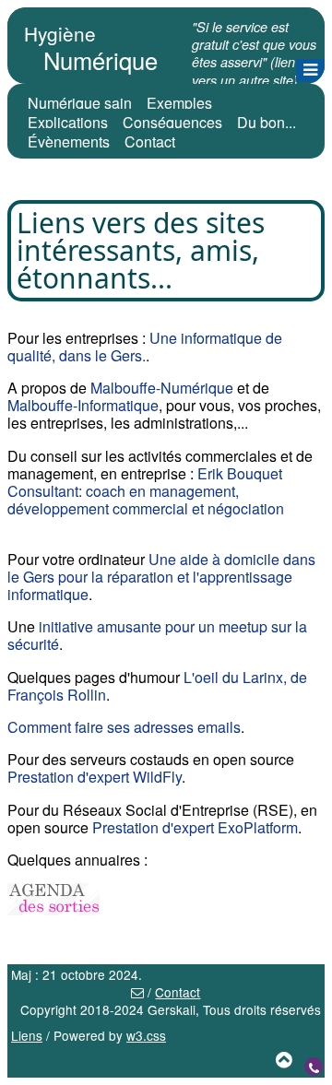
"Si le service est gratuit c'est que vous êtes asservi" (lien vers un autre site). (254, 53)
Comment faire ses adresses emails (124, 726)
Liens (26, 1035)
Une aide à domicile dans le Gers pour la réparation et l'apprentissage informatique (161, 576)
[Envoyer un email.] (137, 992)
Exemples (179, 102)
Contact (150, 141)
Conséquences (172, 122)
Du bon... (266, 122)
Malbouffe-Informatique (83, 405)
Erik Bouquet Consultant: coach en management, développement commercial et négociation (145, 491)
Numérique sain (80, 102)
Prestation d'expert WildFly (94, 776)
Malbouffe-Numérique (161, 387)
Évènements (69, 141)
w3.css (146, 1035)
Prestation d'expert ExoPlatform (195, 827)
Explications (68, 122)
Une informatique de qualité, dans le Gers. (144, 346)
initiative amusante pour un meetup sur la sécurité (157, 635)
